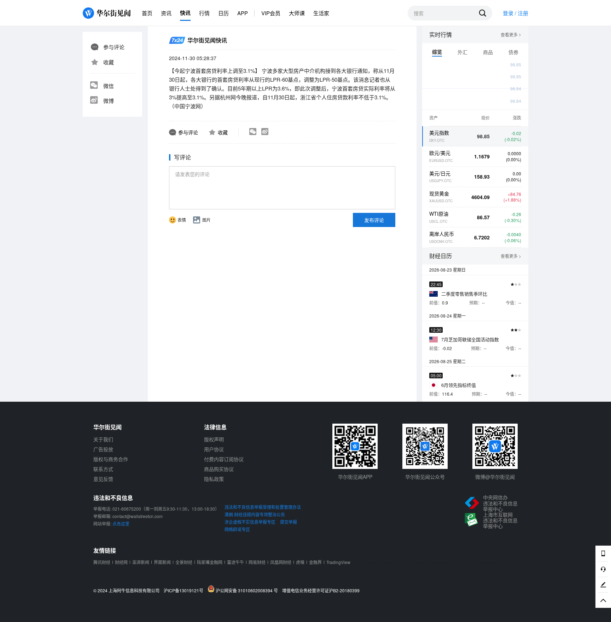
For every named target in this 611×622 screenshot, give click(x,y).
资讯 (166, 13)
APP (242, 13)
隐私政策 (214, 478)
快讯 (185, 13)
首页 (147, 13)
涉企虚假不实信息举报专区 (250, 522)
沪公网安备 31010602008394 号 (248, 590)
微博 (108, 100)
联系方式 (103, 468)
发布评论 (374, 219)
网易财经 (257, 562)
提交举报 (288, 522)
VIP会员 (270, 13)
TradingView (338, 562)
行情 (204, 13)
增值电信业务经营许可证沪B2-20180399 (321, 590)
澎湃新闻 (140, 562)
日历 (223, 13)
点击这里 (120, 524)
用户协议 (214, 449)
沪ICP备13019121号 (185, 590)
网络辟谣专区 (237, 529)
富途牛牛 (235, 562)
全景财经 (183, 562)
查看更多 (511, 35)
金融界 (315, 562)
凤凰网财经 (280, 562)
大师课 (297, 13)
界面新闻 (162, 562)
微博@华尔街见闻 (495, 476)
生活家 (321, 13)
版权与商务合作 (110, 459)
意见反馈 (103, 478)
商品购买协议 (219, 468)
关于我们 (103, 439)
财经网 (121, 562)
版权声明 (214, 439)
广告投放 (103, 449)
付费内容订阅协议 (224, 459)
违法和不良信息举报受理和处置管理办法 (263, 507)
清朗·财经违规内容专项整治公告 (255, 514)
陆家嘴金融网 (209, 562)
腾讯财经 (101, 562)
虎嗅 (300, 562)
